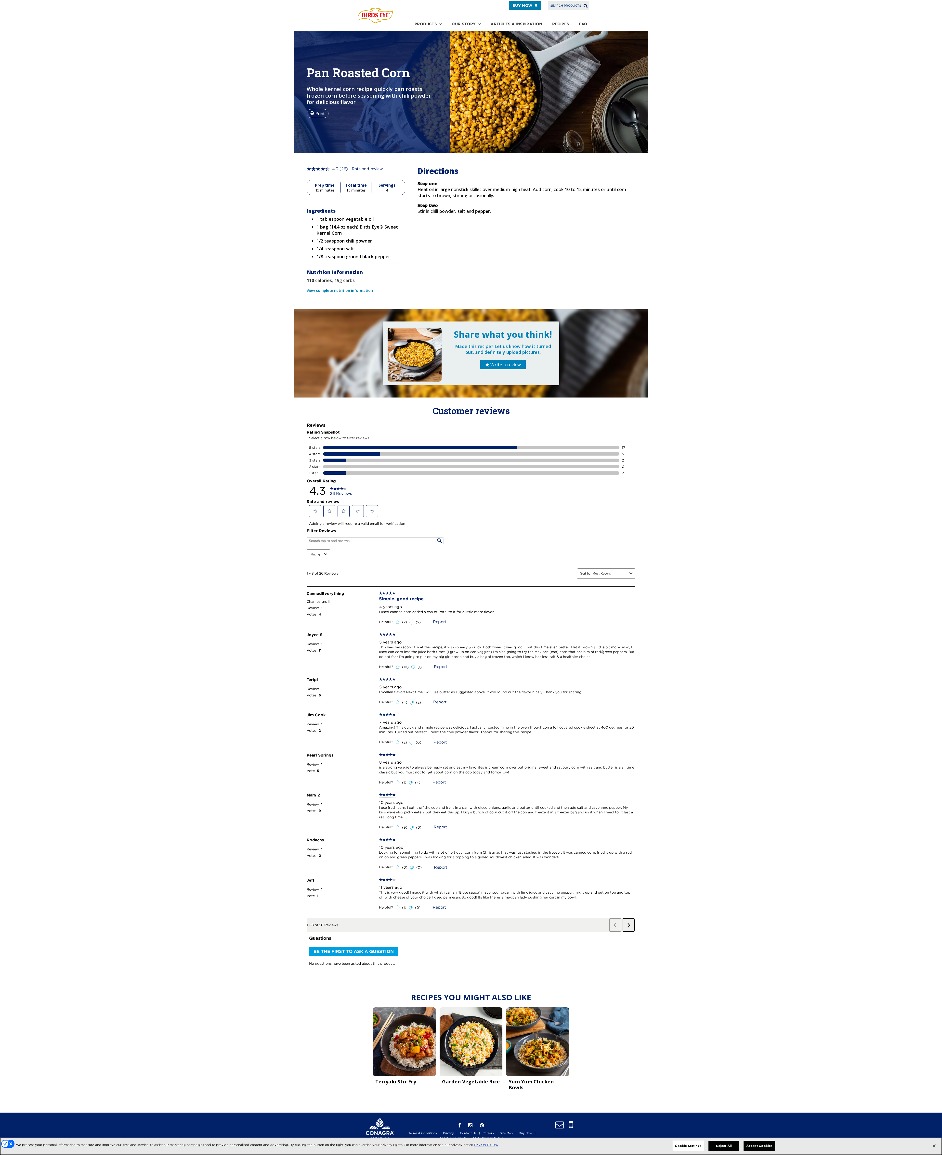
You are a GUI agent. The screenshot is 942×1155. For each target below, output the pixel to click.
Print (320, 113)
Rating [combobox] (315, 554)
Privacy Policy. (486, 1145)
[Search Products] (586, 5)
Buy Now (522, 5)
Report (439, 621)
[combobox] (610, 573)
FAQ (583, 24)
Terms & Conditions (422, 1133)
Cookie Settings (688, 1146)
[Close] (934, 1146)
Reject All (724, 1146)
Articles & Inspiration (516, 24)
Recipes (560, 24)
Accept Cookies (759, 1146)
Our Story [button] (464, 24)
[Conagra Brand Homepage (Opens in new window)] (380, 1128)
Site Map (506, 1133)
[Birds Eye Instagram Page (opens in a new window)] (470, 1125)
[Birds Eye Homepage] (375, 15)
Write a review (505, 365)
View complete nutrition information (340, 290)
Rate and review (367, 169)
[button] (315, 511)
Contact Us (468, 1133)
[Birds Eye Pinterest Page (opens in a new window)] (482, 1125)
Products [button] (426, 24)
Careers (488, 1133)
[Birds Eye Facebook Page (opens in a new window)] (459, 1125)
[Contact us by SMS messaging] (571, 1125)
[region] (471, 1146)
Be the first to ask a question (354, 951)
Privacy (448, 1133)
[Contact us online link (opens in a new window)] (559, 1125)
